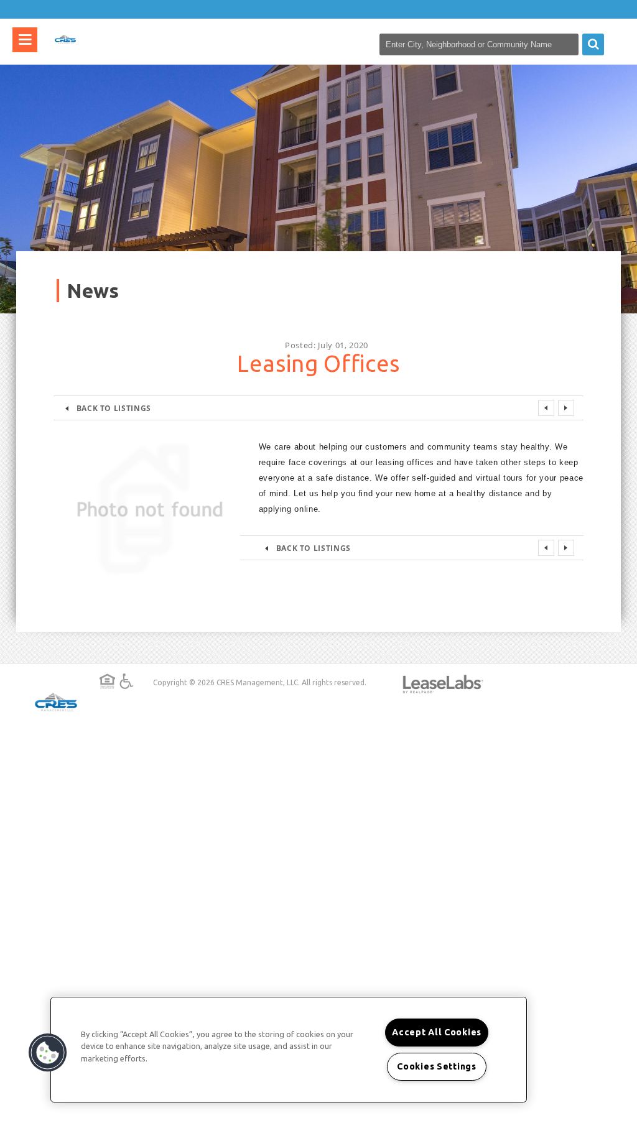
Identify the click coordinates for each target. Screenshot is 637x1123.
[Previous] (546, 408)
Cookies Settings (437, 1066)
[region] (289, 1049)
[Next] (566, 408)
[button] (48, 1053)
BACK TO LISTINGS (114, 408)
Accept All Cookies (436, 1032)
